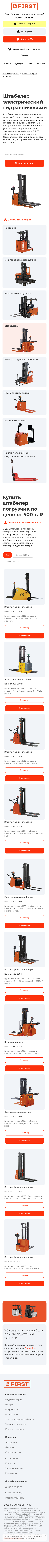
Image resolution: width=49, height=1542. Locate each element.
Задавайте (30, 1348)
